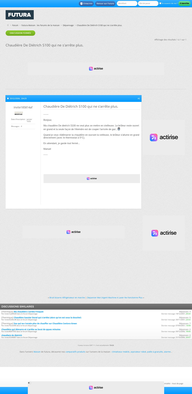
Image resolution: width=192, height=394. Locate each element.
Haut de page (177, 383)
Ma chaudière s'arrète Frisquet (28, 311)
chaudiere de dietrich (11, 335)
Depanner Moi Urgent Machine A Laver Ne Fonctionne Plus (115, 297)
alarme (167, 351)
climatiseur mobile (120, 351)
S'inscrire (86, 3)
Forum (15, 25)
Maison (37, 351)
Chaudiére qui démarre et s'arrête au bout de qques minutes (30, 329)
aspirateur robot (138, 351)
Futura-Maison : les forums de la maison (41, 25)
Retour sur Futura (105, 3)
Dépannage (68, 25)
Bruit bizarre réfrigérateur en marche (67, 297)
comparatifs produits (75, 351)
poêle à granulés (155, 351)
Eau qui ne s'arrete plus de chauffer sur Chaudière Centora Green (45, 323)
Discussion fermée (20, 33)
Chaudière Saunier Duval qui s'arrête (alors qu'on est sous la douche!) (47, 317)
